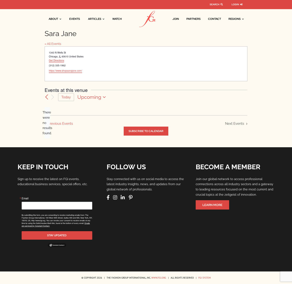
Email (25, 198)
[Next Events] (53, 97)
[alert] (47, 122)
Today (66, 97)
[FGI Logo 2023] (147, 12)
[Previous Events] (47, 97)
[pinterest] (130, 197)
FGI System (204, 277)
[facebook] (108, 197)
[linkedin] (123, 197)
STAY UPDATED (57, 235)
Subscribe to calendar (146, 131)
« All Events (53, 44)
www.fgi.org (158, 277)
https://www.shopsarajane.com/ (65, 70)
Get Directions (56, 60)
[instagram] (115, 197)
